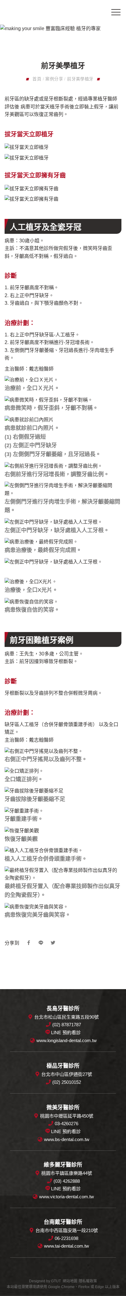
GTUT (56, 1281)
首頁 (37, 78)
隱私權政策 (88, 1281)
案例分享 (54, 78)
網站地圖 (70, 1281)
